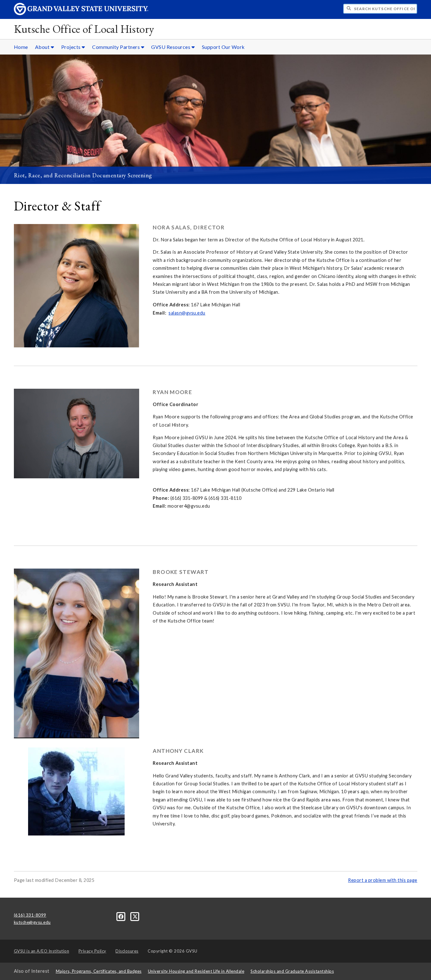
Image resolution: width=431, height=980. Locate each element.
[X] (135, 916)
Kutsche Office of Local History (84, 29)
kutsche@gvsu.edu (32, 922)
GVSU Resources (171, 47)
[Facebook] (121, 916)
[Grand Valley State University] (81, 13)
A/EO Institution (41, 950)
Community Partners (116, 47)
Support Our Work (223, 47)
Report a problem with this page (382, 880)
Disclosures (127, 950)
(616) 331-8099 (30, 915)
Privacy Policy (92, 950)
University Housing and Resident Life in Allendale (196, 971)
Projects (71, 47)
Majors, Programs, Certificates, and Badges (99, 971)
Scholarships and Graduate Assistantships (292, 971)
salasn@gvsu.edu (186, 313)
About (43, 47)
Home (21, 47)
